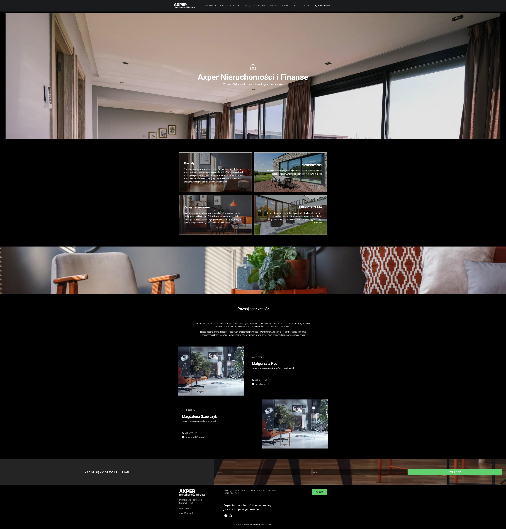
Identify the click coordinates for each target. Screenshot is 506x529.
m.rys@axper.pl (186, 513)
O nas (295, 6)
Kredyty (209, 6)
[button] (319, 492)
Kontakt (306, 6)
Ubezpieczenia (277, 6)
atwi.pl (270, 524)
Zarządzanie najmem (254, 6)
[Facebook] (225, 516)
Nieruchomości (228, 6)
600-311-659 (185, 508)
